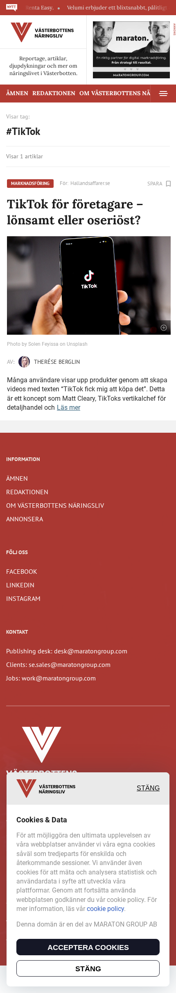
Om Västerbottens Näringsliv (55, 505)
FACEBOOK (21, 571)
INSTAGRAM (23, 598)
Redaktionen (53, 93)
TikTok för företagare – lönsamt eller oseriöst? (75, 212)
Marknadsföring (30, 183)
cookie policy (105, 909)
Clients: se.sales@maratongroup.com (58, 664)
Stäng (148, 788)
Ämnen (17, 93)
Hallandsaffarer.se (90, 183)
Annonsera (24, 519)
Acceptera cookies (88, 947)
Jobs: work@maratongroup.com (51, 678)
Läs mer (68, 407)
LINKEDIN (20, 585)
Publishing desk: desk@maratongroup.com (66, 651)
